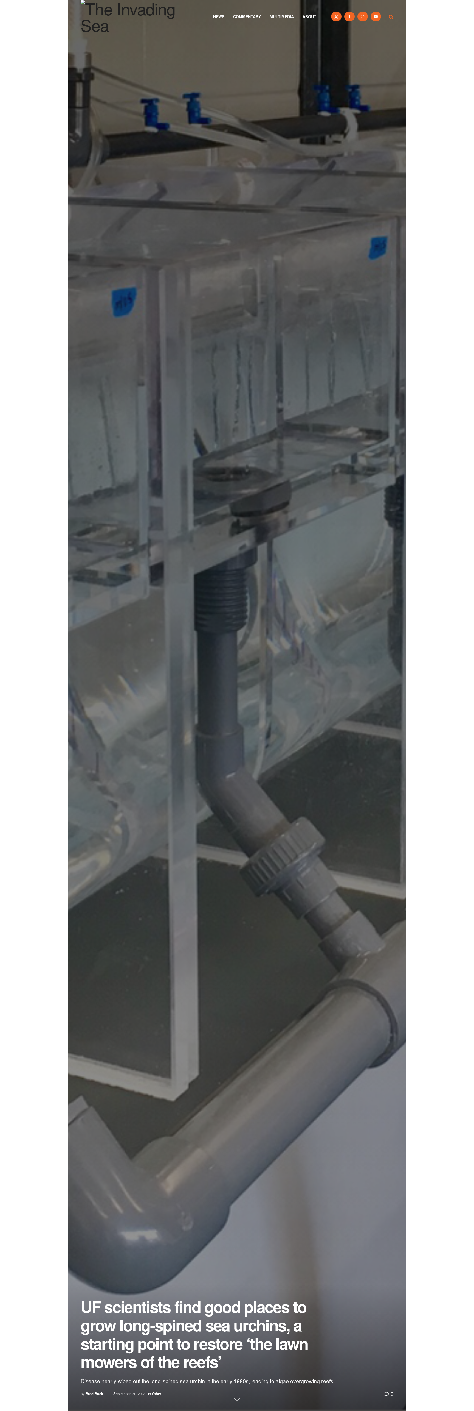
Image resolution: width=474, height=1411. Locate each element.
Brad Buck (94, 1393)
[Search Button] (391, 16)
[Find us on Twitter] (336, 16)
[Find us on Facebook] (349, 16)
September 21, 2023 (129, 1393)
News (218, 16)
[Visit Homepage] (135, 16)
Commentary (247, 16)
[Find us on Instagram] (362, 16)
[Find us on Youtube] (376, 16)
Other (156, 1393)
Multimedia (282, 16)
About (309, 16)
